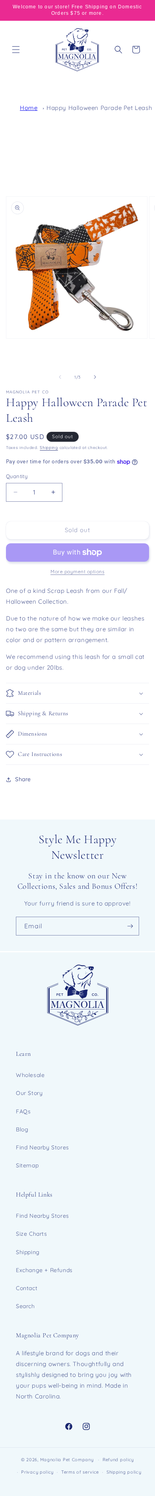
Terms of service (80, 1472)
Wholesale (30, 1075)
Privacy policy (37, 1472)
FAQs (23, 1111)
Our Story (29, 1093)
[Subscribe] (130, 926)
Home (28, 108)
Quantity (16, 476)
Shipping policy (124, 1472)
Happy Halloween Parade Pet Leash (99, 108)
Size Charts (31, 1233)
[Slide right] (95, 377)
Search (25, 1306)
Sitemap (27, 1165)
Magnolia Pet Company (67, 1459)
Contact (26, 1288)
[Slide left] (60, 377)
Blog (22, 1129)
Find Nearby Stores (42, 1147)
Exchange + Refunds (44, 1270)
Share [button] (23, 779)
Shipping (49, 447)
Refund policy (118, 1459)
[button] (16, 49)
